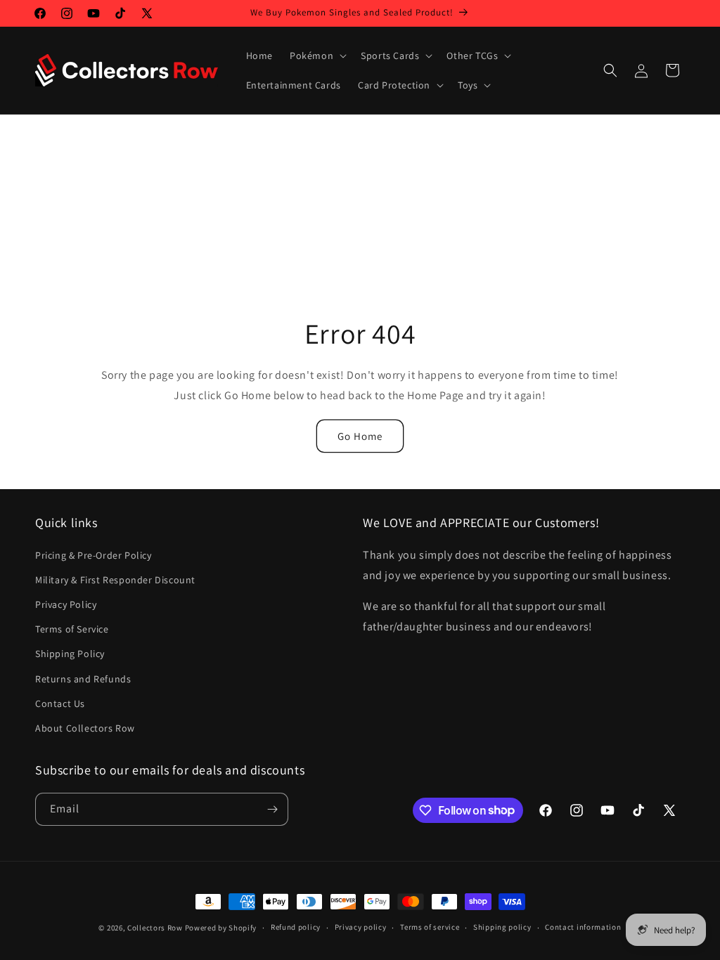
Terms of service (429, 927)
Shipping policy (502, 927)
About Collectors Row (85, 728)
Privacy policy (361, 927)
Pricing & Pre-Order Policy (93, 555)
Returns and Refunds (83, 679)
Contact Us (60, 703)
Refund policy (296, 927)
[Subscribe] (272, 809)
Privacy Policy (65, 604)
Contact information (583, 927)
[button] (316, 55)
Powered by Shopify (221, 928)
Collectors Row (155, 928)
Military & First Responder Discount (115, 579)
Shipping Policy (70, 653)
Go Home (360, 436)
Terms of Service (72, 629)
